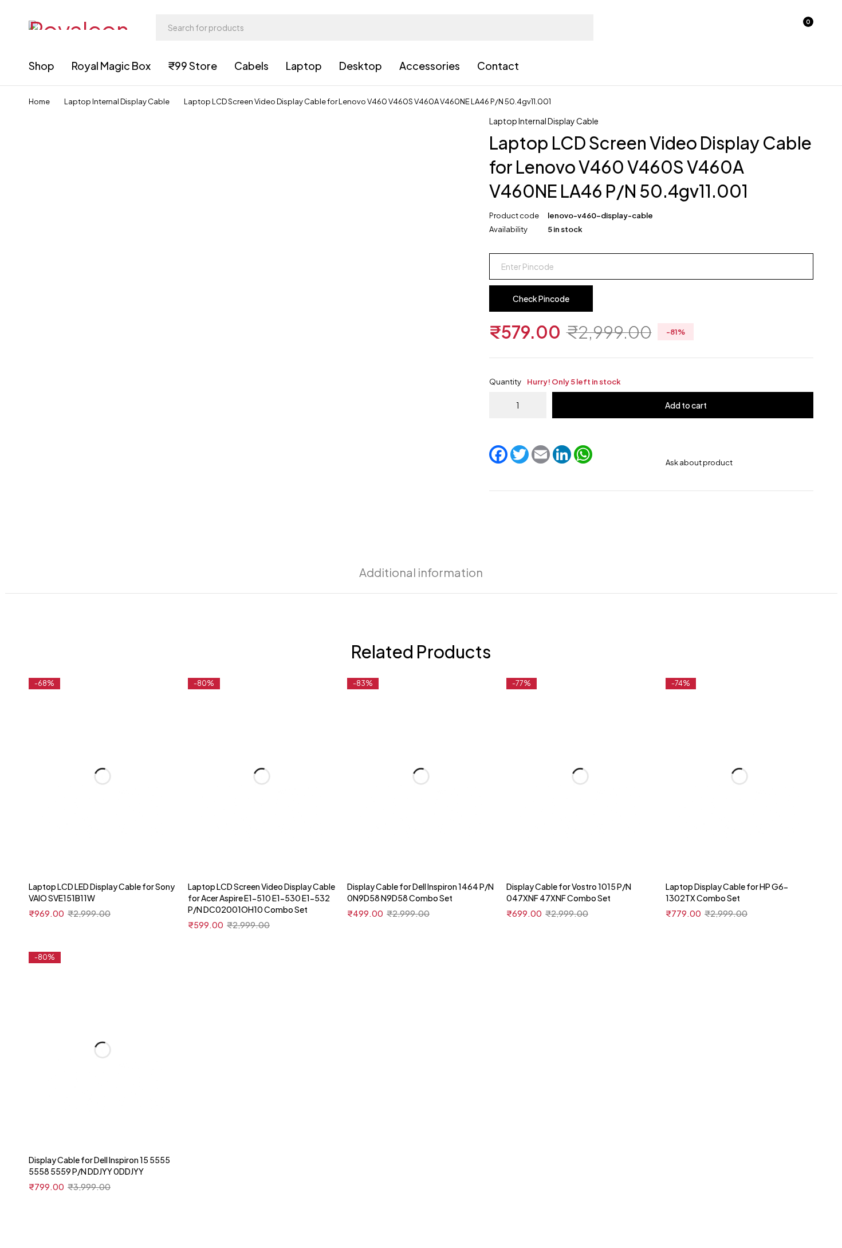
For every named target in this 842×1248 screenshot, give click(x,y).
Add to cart (686, 405)
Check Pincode (541, 298)
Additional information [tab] (421, 572)
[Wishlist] (772, 27)
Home (39, 101)
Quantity (555, 381)
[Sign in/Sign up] (742, 27)
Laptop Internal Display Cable (117, 101)
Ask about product (699, 462)
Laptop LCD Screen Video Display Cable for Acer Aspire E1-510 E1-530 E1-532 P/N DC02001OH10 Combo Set (261, 898)
